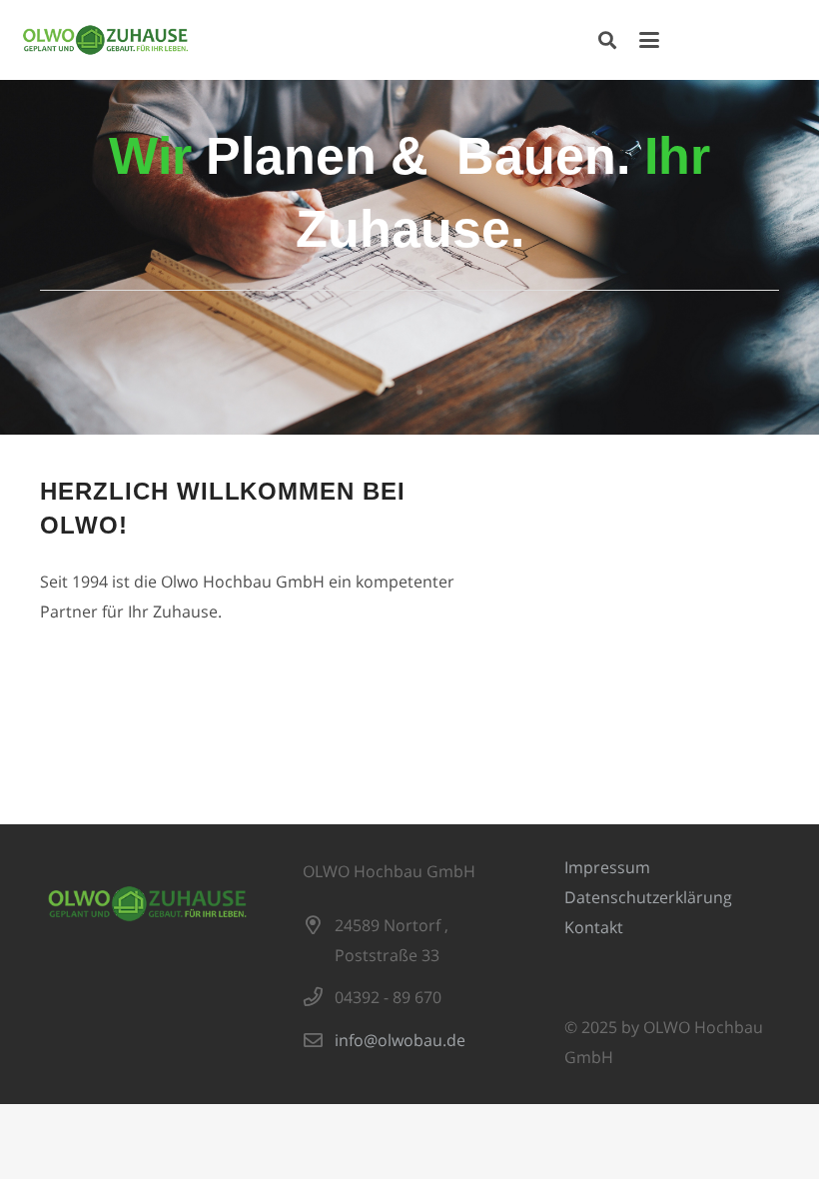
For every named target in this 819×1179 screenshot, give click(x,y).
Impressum (607, 867)
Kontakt (593, 927)
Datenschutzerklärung (648, 897)
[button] (607, 40)
